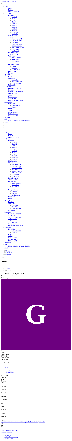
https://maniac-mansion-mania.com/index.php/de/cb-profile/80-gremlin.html (23, 422)
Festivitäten (15, 49)
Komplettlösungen (13, 64)
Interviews (15, 107)
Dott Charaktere (16, 83)
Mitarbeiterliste (8, 438)
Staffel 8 (14, 29)
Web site (3, 386)
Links (6, 122)
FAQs (6, 119)
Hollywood (15, 51)
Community (8, 102)
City (2, 403)
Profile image (5, 278)
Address (3, 416)
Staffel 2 (14, 18)
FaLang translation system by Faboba (6, 432)
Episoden (11, 15)
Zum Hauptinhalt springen (8, 1)
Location (3, 389)
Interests (3, 396)
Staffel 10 (15, 32)
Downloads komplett (14, 88)
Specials (10, 37)
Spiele (9, 13)
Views (2, 351)
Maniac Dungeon (17, 46)
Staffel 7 (14, 27)
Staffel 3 (14, 20)
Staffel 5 (14, 23)
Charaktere (11, 78)
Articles (7, 268)
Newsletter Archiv (13, 11)
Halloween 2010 (17, 42)
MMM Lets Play (13, 115)
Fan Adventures (13, 52)
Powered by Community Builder (10, 430)
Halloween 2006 (17, 40)
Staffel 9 (14, 30)
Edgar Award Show (18, 47)
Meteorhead (15, 59)
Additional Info (9, 372)
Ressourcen (7, 86)
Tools (10, 95)
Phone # (3, 420)
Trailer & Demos (13, 54)
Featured (10, 10)
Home (6, 6)
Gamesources (12, 98)
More (6, 368)
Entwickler (11, 103)
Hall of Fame (12, 71)
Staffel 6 (14, 25)
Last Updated (5, 363)
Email (2, 382)
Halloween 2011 (17, 44)
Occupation (4, 393)
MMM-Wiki (11, 85)
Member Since (5, 358)
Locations (11, 76)
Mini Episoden (12, 35)
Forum (10, 108)
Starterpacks (11, 90)
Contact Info (8, 371)
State (2, 406)
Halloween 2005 (17, 39)
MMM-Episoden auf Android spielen (19, 120)
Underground (12, 56)
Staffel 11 (15, 34)
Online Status (5, 354)
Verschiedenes (12, 97)
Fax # (2, 423)
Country (3, 413)
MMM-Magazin (13, 114)
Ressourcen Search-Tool (15, 100)
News (10, 8)
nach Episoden (12, 93)
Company (4, 399)
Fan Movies (15, 61)
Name (2, 379)
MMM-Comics (12, 112)
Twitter (10, 110)
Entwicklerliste (16, 105)
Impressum (7, 435)
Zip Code (3, 410)
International (8, 117)
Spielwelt (7, 74)
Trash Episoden (16, 57)
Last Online (4, 359)
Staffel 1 (14, 17)
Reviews (10, 73)
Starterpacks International (15, 91)
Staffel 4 (14, 22)
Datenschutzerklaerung (11, 437)
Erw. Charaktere (17, 81)
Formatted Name (6, 376)
